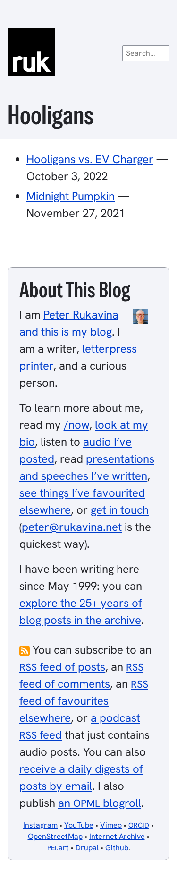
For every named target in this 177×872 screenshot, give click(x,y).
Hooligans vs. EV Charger (89, 159)
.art (58, 848)
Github (116, 848)
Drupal (87, 848)
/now (76, 424)
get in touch (120, 509)
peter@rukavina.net (72, 526)
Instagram (40, 825)
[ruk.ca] (88, 52)
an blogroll (99, 802)
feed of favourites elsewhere (83, 701)
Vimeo (111, 825)
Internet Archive (117, 836)
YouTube (78, 825)
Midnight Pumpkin (70, 196)
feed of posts (62, 666)
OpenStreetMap (55, 836)
